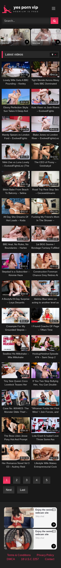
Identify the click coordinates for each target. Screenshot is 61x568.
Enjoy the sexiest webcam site (44, 511)
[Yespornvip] (25, 8)
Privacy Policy (45, 555)
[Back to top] (50, 558)
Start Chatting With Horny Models (10, 40)
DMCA (11, 559)
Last (22, 489)
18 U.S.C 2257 (30, 559)
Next (9, 489)
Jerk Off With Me (40, 40)
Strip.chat (5, 43)
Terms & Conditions (19, 555)
